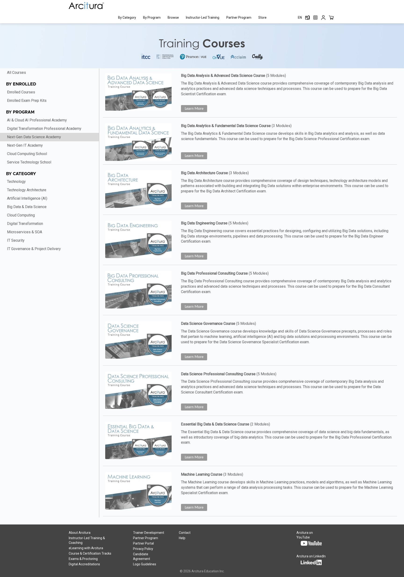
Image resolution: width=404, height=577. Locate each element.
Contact (185, 533)
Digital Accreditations (84, 564)
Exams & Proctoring (83, 559)
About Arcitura (79, 533)
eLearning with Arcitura (86, 548)
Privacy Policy (143, 549)
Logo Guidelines (144, 564)
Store (262, 17)
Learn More (194, 108)
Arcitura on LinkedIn (311, 556)
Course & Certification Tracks (90, 553)
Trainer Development (148, 533)
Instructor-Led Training (202, 17)
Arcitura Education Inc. (207, 571)
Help (182, 538)
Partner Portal (143, 543)
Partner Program (238, 17)
